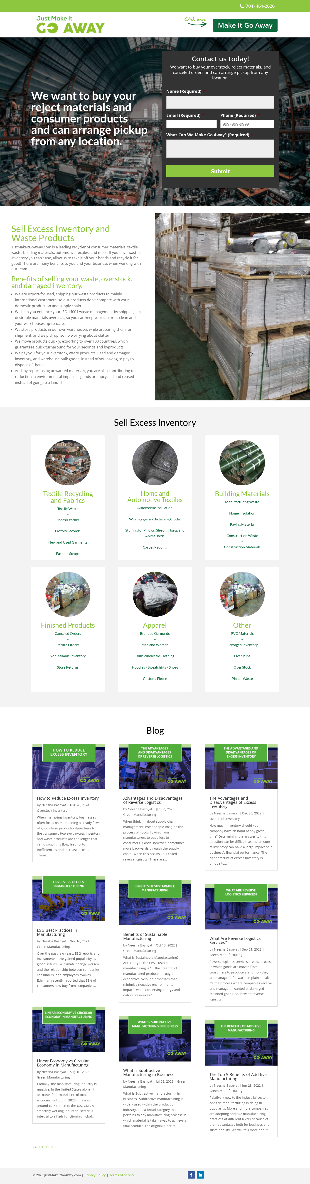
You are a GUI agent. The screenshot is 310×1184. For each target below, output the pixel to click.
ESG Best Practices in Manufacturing (57, 932)
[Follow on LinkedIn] (200, 1175)
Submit (220, 171)
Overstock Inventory (52, 810)
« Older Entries (43, 1147)
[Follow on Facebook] (191, 1175)
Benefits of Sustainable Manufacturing (145, 936)
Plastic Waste (242, 678)
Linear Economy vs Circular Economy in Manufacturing (63, 1063)
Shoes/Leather (68, 519)
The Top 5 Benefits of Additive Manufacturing (238, 1076)
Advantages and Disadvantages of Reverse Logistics (153, 800)
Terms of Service (122, 1175)
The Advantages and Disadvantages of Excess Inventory (232, 802)
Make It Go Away (245, 25)
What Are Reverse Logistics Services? (235, 940)
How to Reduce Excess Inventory (68, 798)
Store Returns (68, 667)
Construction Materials (242, 547)
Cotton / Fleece (155, 678)
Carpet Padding (155, 547)
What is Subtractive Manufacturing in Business (148, 1072)
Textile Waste (67, 508)
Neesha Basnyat (54, 805)
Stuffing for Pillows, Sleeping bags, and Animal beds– (155, 536)
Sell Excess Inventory (155, 422)
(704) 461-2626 (259, 6)
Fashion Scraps (67, 553)
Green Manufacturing (53, 946)
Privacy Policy (95, 1175)
